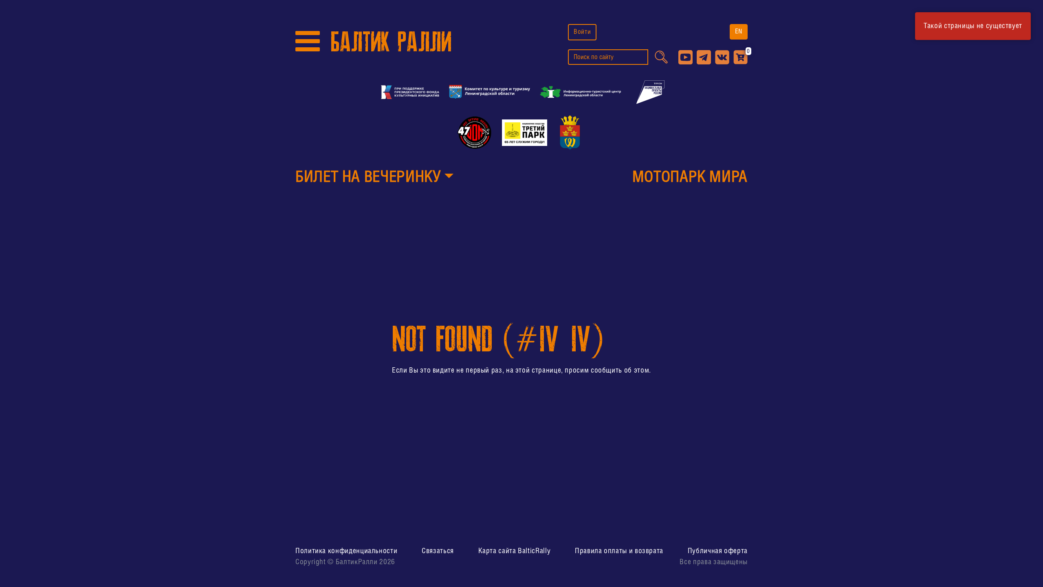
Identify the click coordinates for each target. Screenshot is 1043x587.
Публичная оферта (718, 551)
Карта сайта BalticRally (514, 551)
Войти (582, 32)
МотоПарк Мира (690, 178)
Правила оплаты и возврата (619, 551)
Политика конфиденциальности (346, 551)
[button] (374, 178)
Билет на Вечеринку (368, 178)
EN (738, 32)
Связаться (438, 551)
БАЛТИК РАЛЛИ (391, 42)
